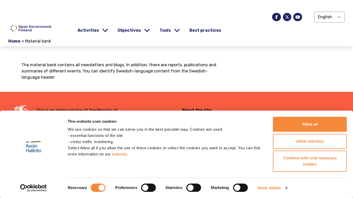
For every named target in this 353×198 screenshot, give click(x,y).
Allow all (310, 124)
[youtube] (297, 17)
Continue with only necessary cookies (310, 161)
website (119, 154)
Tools (165, 30)
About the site (197, 110)
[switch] (148, 188)
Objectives (129, 30)
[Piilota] (104, 30)
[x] (287, 17)
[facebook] (276, 17)
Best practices (205, 30)
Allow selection (310, 141)
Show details (269, 188)
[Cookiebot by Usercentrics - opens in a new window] (33, 188)
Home (14, 41)
